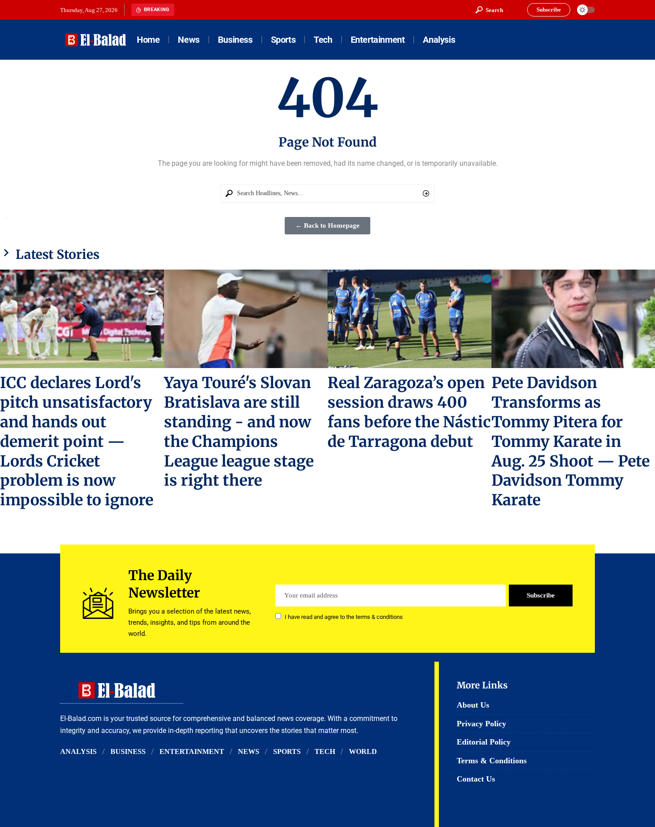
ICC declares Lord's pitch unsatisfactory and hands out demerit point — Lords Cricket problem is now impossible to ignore (76, 441)
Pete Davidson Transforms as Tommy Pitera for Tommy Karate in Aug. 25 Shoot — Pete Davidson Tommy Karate (570, 441)
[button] (489, 9)
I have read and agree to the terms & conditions (344, 617)
